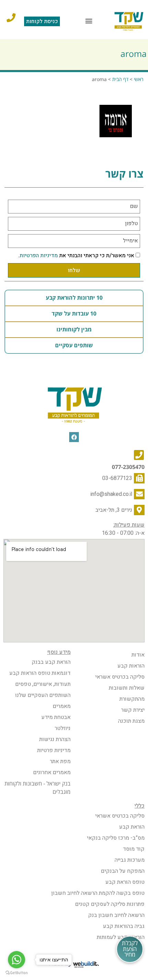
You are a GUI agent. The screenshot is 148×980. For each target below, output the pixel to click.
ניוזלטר (63, 728)
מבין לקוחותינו (74, 329)
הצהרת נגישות (55, 739)
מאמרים (62, 706)
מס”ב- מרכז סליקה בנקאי (116, 838)
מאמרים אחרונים (52, 772)
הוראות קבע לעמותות (121, 937)
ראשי (139, 79)
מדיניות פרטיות (54, 750)
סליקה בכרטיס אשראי (120, 677)
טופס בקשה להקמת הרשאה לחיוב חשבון (98, 893)
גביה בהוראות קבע (124, 926)
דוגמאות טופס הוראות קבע (40, 673)
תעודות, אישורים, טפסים (43, 684)
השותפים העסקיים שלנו (43, 695)
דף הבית (120, 79)
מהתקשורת (132, 699)
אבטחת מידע (56, 717)
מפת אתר (60, 761)
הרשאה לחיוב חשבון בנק (116, 915)
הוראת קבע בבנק (51, 662)
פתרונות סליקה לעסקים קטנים (110, 904)
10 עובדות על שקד (74, 313)
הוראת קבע (132, 827)
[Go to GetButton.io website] (17, 973)
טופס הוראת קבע (125, 882)
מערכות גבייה (130, 860)
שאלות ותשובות (127, 688)
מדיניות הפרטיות (39, 255)
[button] (89, 21)
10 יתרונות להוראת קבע (74, 297)
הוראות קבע (131, 666)
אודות (138, 655)
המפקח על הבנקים (123, 871)
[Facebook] (74, 437)
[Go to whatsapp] (16, 959)
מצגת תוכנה (131, 721)
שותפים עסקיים (74, 345)
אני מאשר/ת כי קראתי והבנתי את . (76, 255)
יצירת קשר (133, 710)
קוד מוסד (134, 849)
